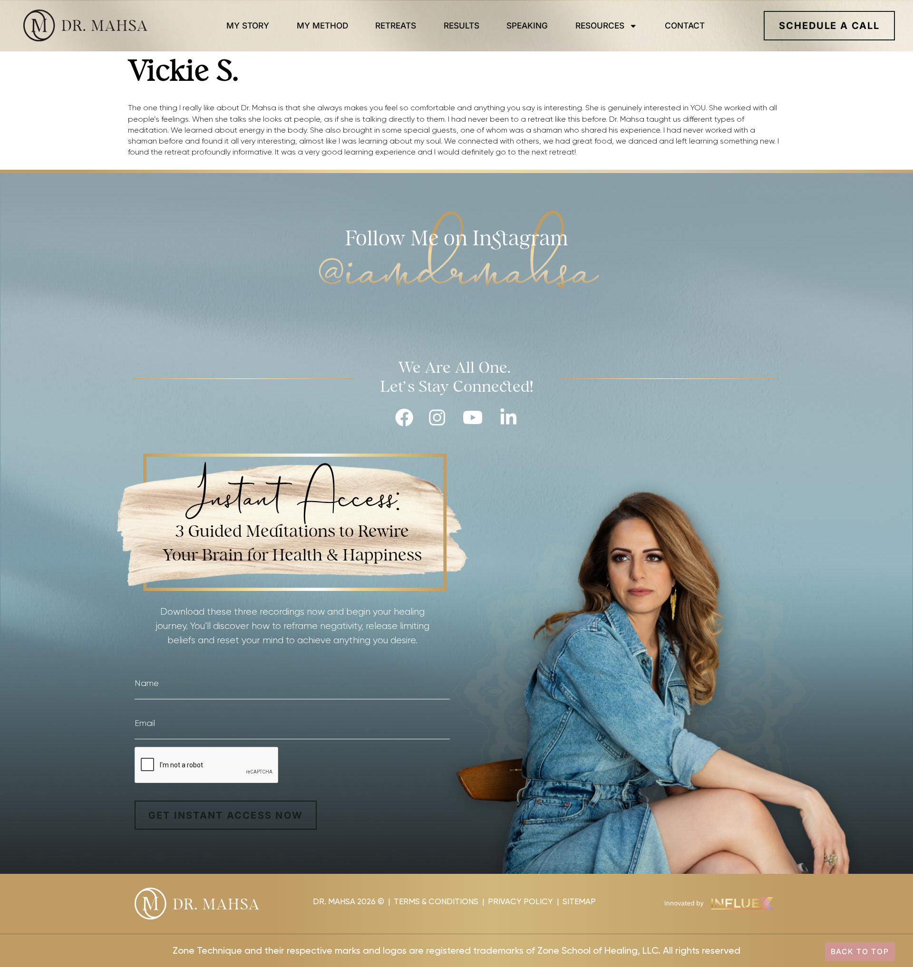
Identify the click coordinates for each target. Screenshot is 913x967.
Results (461, 25)
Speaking (527, 25)
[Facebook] (404, 417)
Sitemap (579, 901)
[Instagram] (437, 417)
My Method (322, 25)
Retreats (395, 25)
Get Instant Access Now (225, 815)
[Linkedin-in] (508, 417)
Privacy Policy (520, 901)
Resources (599, 25)
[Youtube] (472, 417)
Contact (685, 25)
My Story (247, 25)
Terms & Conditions (436, 901)
